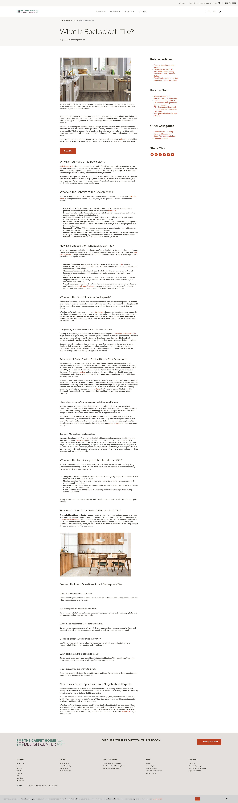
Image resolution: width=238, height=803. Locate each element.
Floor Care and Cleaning (163, 132)
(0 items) (219, 11)
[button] (209, 11)
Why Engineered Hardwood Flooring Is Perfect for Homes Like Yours (165, 109)
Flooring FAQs (64, 768)
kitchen (98, 389)
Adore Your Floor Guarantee (154, 770)
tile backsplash (67, 166)
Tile (18, 775)
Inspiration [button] (114, 11)
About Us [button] (128, 11)
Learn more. (157, 799)
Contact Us (143, 11)
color (121, 264)
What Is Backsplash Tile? (163, 69)
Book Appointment (210, 741)
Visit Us (182, 3)
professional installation (69, 519)
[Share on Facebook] (164, 154)
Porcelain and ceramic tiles (125, 334)
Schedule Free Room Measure (198, 768)
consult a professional (85, 286)
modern (82, 372)
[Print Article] (156, 154)
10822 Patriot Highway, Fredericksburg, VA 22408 (42, 785)
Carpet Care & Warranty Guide (112, 763)
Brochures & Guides (65, 770)
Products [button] (99, 11)
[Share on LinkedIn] (172, 154)
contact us (126, 711)
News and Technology (162, 134)
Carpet (19, 770)
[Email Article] (152, 154)
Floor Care (20, 778)
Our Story (148, 763)
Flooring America (65, 20)
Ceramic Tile (20, 763)
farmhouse (99, 312)
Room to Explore (151, 766)
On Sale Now (20, 780)
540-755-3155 (230, 3)
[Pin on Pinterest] (160, 154)
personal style (114, 423)
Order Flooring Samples (196, 766)
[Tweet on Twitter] (168, 154)
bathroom (112, 211)
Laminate (19, 773)
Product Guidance (161, 138)
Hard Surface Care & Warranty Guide (114, 766)
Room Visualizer (64, 763)
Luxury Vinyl (20, 766)
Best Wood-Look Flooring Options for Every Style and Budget (164, 74)
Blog (74, 20)
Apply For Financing (195, 770)
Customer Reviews (151, 768)
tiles (122, 139)
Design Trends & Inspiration (164, 136)
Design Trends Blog (65, 766)
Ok (197, 799)
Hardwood (20, 768)
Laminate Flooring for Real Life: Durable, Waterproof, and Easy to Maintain (165, 103)
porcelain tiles (82, 440)
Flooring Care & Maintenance (111, 768)
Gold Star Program (151, 773)
